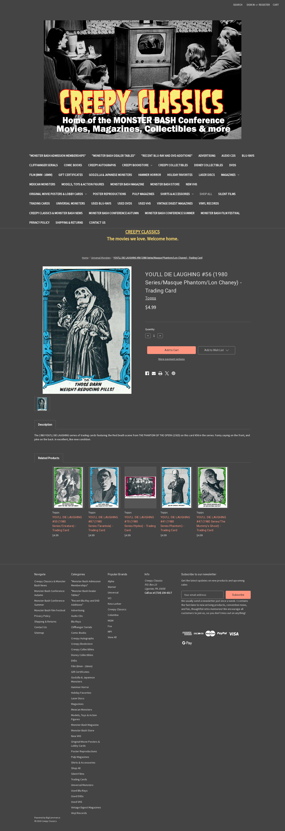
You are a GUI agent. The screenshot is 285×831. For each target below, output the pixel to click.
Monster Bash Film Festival (220, 213)
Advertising (207, 155)
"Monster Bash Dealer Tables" (113, 155)
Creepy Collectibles (173, 165)
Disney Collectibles (208, 165)
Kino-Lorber (114, 603)
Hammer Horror (149, 175)
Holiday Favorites (180, 175)
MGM (110, 620)
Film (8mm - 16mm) (40, 175)
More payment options (171, 359)
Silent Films (227, 194)
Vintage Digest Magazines (175, 203)
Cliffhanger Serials (43, 165)
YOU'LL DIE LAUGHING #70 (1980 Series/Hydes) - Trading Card (140, 524)
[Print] (160, 373)
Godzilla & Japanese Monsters (110, 175)
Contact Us (97, 222)
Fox (110, 626)
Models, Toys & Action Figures (82, 184)
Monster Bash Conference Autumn (114, 213)
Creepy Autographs (102, 165)
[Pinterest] (173, 373)
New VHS (191, 184)
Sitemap (39, 632)
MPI (110, 631)
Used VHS (144, 203)
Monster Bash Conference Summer (169, 213)
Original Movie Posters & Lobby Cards (56, 194)
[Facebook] (147, 373)
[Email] (154, 373)
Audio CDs (229, 155)
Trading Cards (39, 203)
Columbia (113, 615)
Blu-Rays (248, 155)
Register (264, 4)
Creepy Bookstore (135, 165)
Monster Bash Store (165, 184)
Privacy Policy (39, 222)
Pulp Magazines (143, 194)
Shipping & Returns (69, 222)
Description (45, 424)
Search (237, 4)
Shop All (206, 194)
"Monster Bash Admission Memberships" (57, 155)
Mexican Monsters (42, 184)
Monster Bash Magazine (127, 184)
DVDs (232, 165)
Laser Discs (207, 175)
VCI (109, 598)
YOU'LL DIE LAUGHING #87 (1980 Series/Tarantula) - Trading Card (103, 524)
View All (112, 637)
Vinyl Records (209, 203)
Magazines (228, 175)
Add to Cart (68, 490)
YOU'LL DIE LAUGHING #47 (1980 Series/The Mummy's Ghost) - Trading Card (211, 524)
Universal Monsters (70, 203)
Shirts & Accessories (175, 194)
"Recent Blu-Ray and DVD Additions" (166, 155)
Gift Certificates (71, 175)
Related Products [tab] (48, 458)
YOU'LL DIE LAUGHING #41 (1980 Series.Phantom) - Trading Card (175, 524)
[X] (167, 373)
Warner (112, 587)
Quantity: (150, 329)
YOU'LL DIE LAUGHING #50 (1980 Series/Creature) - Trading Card (67, 524)
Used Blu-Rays (101, 203)
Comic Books (73, 165)
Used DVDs (124, 203)
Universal (113, 592)
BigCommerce (53, 817)
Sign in (251, 4)
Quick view (68, 484)
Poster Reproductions (109, 194)
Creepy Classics (117, 609)
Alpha (111, 581)
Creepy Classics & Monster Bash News (56, 213)
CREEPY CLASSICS (142, 232)
